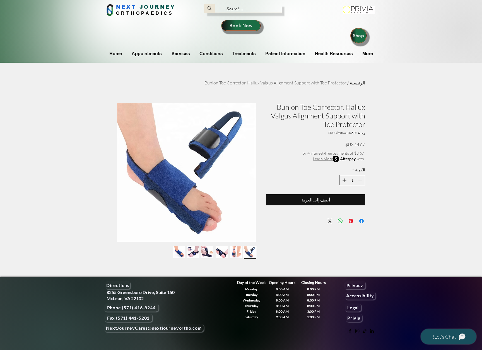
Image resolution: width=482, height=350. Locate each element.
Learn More (323, 158)
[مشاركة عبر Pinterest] (351, 221)
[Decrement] (360, 180)
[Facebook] (350, 331)
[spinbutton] (352, 180)
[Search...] (209, 8)
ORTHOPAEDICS (145, 13)
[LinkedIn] (372, 331)
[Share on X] (329, 221)
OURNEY (159, 7)
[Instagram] (357, 331)
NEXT (126, 7)
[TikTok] (364, 331)
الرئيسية (357, 83)
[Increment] (343, 180)
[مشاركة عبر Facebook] (361, 221)
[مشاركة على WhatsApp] (340, 221)
